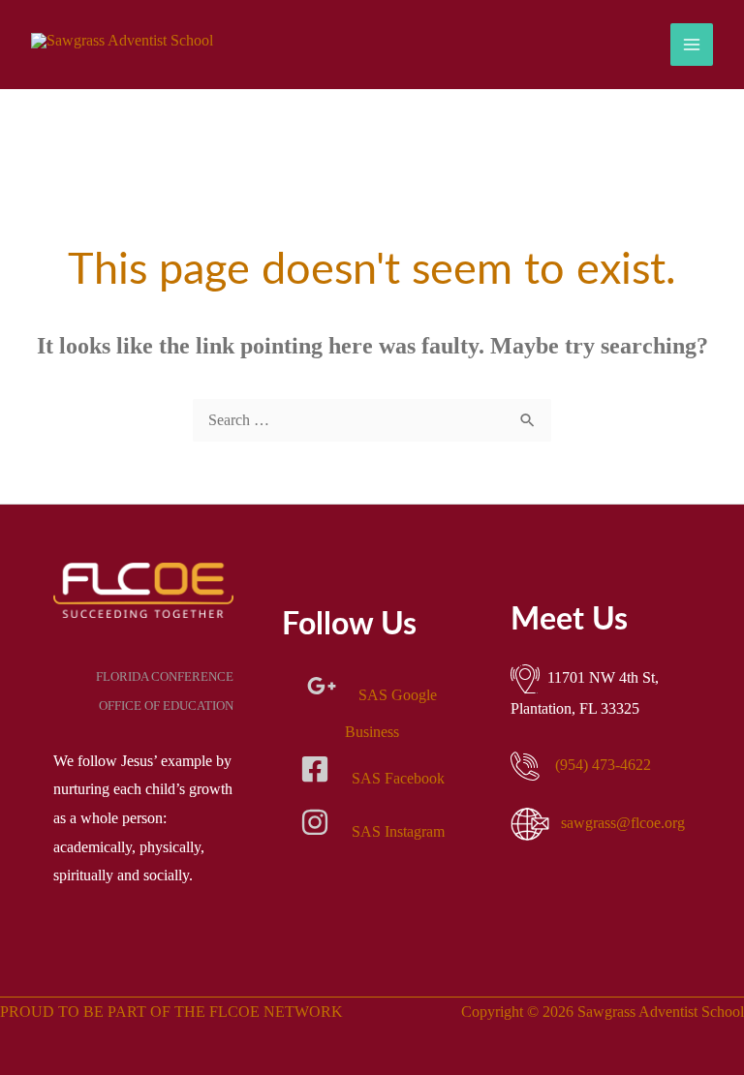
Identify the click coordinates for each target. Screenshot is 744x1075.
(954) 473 (603, 764)
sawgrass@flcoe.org (623, 822)
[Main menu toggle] (691, 44)
